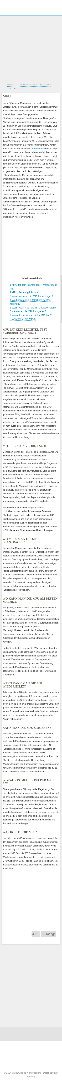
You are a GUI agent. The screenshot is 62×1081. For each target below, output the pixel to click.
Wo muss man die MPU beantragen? (31, 296)
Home (10, 84)
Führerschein (38, 148)
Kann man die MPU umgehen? (28, 311)
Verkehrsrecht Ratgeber (35, 84)
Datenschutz (50, 1072)
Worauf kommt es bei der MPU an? (30, 315)
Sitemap (31, 1076)
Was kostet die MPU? (23, 318)
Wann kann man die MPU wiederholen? (33, 307)
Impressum (35, 1072)
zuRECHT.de (19, 1072)
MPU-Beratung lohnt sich (25, 292)
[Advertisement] (31, 47)
